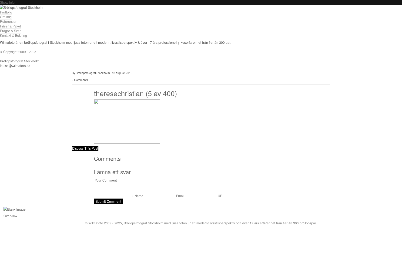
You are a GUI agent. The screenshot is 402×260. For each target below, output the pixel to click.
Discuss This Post (85, 148)
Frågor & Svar (10, 30)
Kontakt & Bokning (13, 35)
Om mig (6, 16)
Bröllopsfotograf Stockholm (20, 61)
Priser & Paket (10, 26)
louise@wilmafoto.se (15, 65)
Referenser (8, 21)
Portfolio (6, 12)
